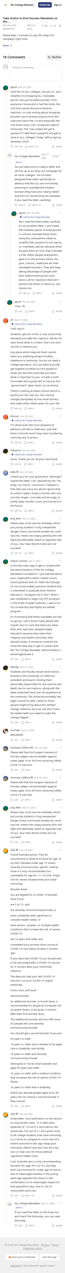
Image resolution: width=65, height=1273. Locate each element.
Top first (56, 57)
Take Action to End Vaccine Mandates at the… (30, 19)
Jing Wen (15, 518)
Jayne (13, 87)
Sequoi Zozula (18, 561)
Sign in (58, 4)
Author (19, 162)
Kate (13, 472)
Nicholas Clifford (20, 747)
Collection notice (32, 1248)
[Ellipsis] (60, 87)
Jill (11, 319)
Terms (55, 1245)
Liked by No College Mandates (36, 217)
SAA (12, 850)
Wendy (14, 667)
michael (15, 730)
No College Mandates (9, 27)
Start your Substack (23, 1257)
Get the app (50, 1257)
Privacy (45, 1245)
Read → (7, 45)
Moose (14, 416)
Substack (15, 1265)
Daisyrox (15, 450)
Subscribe (45, 4)
